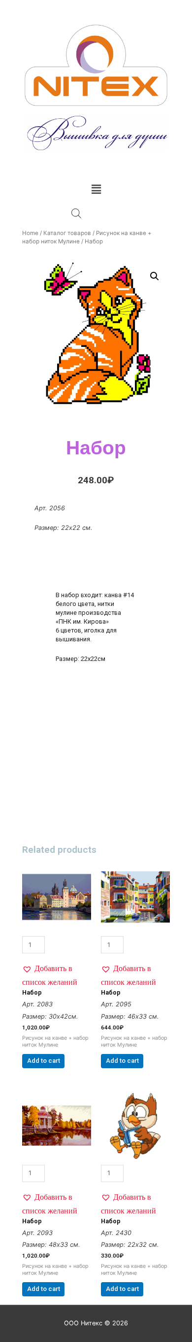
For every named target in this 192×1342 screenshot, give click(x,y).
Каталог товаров (67, 233)
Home (30, 233)
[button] (56, 975)
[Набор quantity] (56, 908)
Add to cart (43, 1060)
